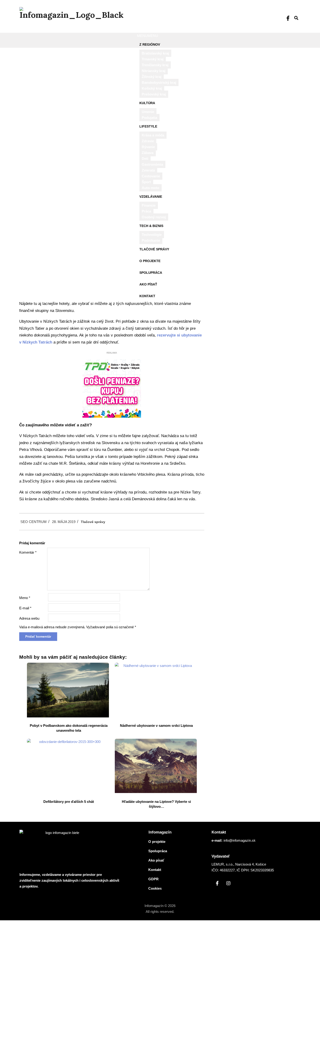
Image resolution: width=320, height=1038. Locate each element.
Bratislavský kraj (155, 53)
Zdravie (148, 141)
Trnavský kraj (153, 59)
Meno (24, 598)
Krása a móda (153, 135)
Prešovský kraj (154, 94)
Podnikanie (151, 240)
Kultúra (147, 103)
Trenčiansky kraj (155, 65)
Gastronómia (152, 164)
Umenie (148, 112)
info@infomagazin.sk (239, 840)
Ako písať (148, 284)
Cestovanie (151, 176)
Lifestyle (148, 126)
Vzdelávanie (150, 196)
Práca (146, 211)
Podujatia (149, 118)
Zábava (147, 153)
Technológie (152, 235)
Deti (145, 159)
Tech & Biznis (151, 226)
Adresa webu (29, 618)
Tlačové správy (154, 249)
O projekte (149, 261)
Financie (149, 205)
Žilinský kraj (151, 77)
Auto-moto (150, 188)
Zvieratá (148, 170)
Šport (146, 182)
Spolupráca (150, 272)
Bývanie (148, 147)
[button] (147, 36)
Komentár (28, 552)
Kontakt (147, 296)
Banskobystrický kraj (159, 82)
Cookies (155, 888)
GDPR (153, 879)
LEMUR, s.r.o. (222, 864)
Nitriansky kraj (153, 71)
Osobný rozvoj (154, 217)
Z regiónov (149, 44)
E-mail (25, 608)
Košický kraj (152, 88)
